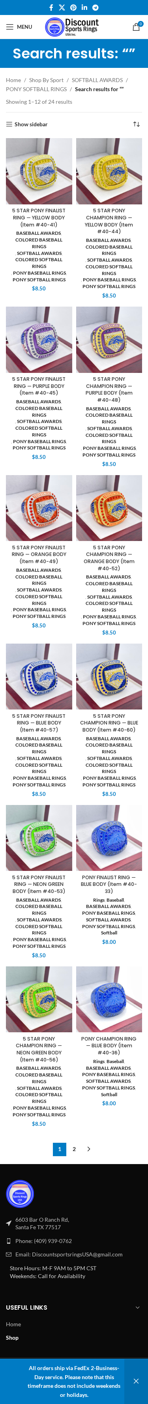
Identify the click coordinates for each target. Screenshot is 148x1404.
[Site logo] (74, 26)
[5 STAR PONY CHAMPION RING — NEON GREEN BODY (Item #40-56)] (39, 999)
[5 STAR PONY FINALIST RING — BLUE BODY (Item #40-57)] (39, 677)
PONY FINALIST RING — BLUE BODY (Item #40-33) (109, 884)
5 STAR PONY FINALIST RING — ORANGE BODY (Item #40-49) (39, 554)
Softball (109, 933)
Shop (12, 1337)
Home (13, 80)
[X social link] (61, 7)
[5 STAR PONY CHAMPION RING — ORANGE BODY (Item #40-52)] (109, 508)
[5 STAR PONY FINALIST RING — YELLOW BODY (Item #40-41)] (39, 171)
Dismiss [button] (136, 1381)
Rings (99, 900)
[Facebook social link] (51, 7)
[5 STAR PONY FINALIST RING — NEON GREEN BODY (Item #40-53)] (39, 838)
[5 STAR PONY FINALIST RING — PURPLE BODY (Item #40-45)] (39, 340)
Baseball (115, 900)
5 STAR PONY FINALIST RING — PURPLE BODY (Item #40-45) (39, 386)
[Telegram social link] (95, 7)
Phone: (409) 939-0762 (43, 1240)
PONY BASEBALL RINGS (39, 273)
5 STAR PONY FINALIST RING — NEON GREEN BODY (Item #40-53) (39, 884)
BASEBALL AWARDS (38, 233)
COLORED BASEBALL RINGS (38, 243)
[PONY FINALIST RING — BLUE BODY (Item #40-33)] (109, 838)
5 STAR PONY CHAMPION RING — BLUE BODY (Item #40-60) (109, 723)
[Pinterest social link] (73, 7)
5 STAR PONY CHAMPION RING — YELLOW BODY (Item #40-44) (109, 221)
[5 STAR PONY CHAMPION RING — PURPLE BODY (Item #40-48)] (109, 340)
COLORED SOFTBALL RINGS (38, 262)
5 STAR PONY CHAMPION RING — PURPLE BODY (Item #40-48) (109, 389)
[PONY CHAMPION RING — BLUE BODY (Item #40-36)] (109, 999)
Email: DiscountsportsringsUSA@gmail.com (69, 1254)
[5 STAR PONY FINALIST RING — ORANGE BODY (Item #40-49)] (39, 508)
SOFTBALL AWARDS (97, 80)
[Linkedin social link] (84, 7)
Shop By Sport (46, 80)
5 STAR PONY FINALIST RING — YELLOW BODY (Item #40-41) (39, 217)
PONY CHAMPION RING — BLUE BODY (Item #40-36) (109, 1045)
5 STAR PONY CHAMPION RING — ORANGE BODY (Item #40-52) (109, 558)
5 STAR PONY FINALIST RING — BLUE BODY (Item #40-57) (39, 723)
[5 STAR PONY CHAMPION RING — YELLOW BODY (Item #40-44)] (109, 171)
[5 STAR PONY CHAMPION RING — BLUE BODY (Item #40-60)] (109, 677)
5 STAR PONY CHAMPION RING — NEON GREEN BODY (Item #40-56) (39, 1049)
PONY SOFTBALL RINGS (36, 89)
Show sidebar (31, 124)
